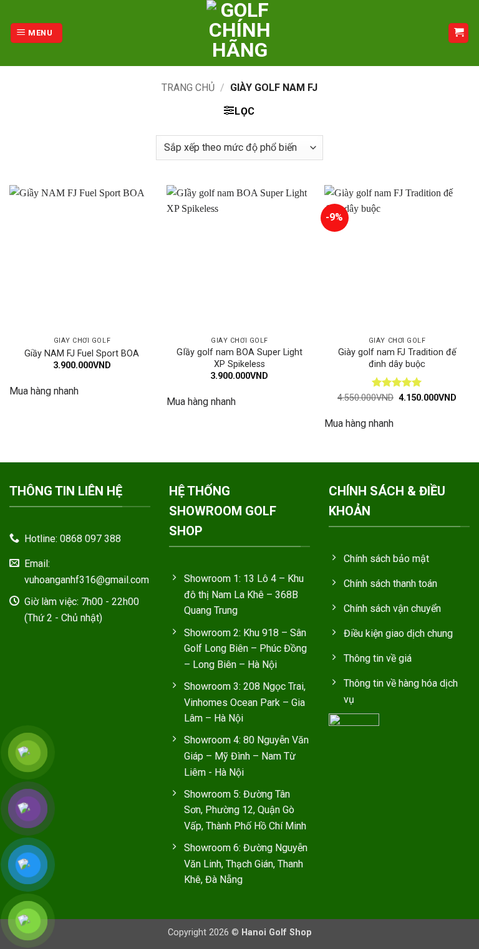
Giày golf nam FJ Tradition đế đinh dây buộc (397, 358)
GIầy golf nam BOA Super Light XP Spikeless (239, 358)
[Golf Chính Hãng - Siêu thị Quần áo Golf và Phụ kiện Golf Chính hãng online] (239, 33)
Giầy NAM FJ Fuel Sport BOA (81, 353)
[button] (36, 33)
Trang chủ (188, 87)
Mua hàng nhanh (44, 391)
